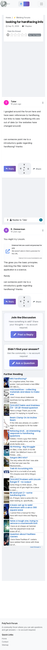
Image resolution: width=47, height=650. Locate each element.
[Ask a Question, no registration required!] (26, 4)
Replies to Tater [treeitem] (26, 220)
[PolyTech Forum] (5, 4)
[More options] (42, 102)
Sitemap (5, 645)
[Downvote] (28, 169)
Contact (5, 642)
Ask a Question (25, 363)
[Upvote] (21, 169)
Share (38, 169)
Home (8, 17)
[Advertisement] (23, 67)
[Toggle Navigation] (41, 3)
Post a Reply (25, 334)
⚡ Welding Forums (22, 17)
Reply (11, 169)
